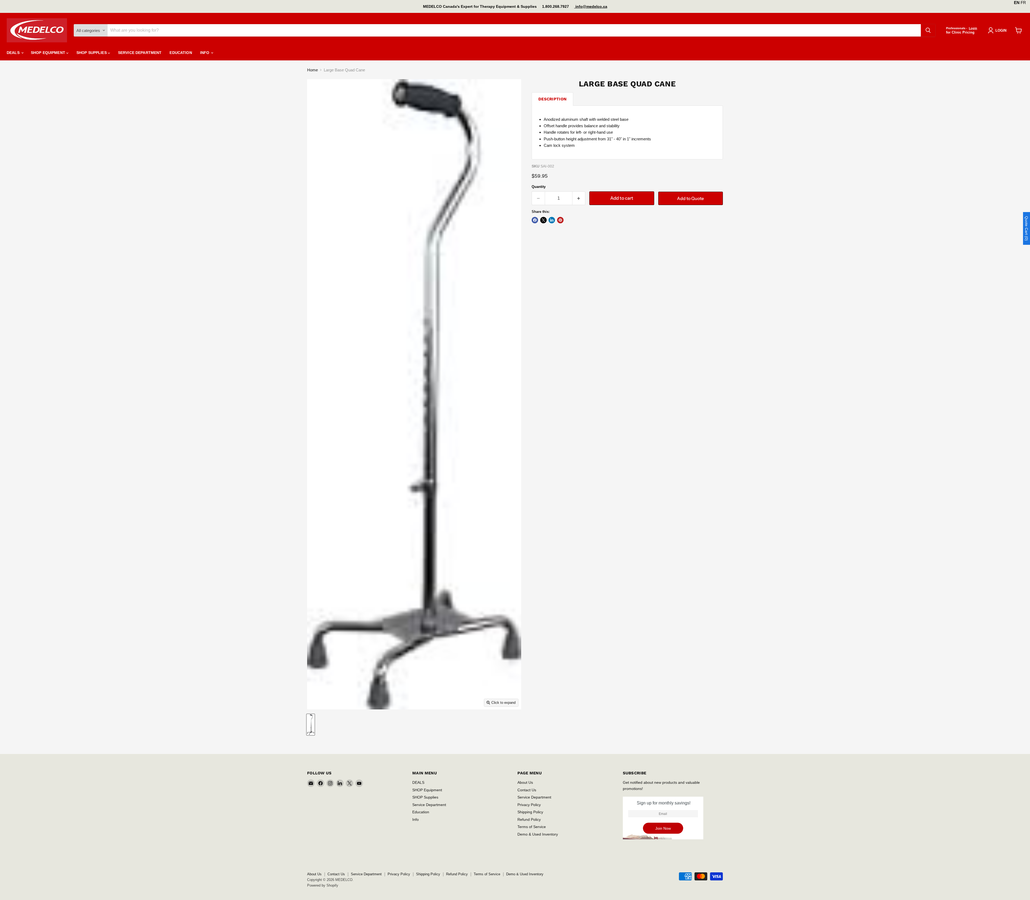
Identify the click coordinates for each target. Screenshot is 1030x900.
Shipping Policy (530, 812)
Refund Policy (529, 819)
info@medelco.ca (590, 6)
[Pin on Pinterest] (560, 220)
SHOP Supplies (92, 52)
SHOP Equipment (48, 52)
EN (1017, 2)
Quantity (539, 187)
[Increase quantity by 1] (579, 198)
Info (205, 52)
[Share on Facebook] (535, 220)
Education (181, 52)
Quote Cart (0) (1026, 228)
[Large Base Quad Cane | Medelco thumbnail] (311, 724)
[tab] (552, 98)
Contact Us (526, 790)
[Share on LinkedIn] (552, 220)
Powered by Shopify (322, 885)
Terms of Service (531, 827)
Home (312, 70)
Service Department (140, 52)
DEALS (14, 52)
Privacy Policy (529, 805)
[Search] (928, 30)
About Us (525, 782)
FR (1023, 2)
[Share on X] (543, 220)
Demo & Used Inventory (537, 834)
